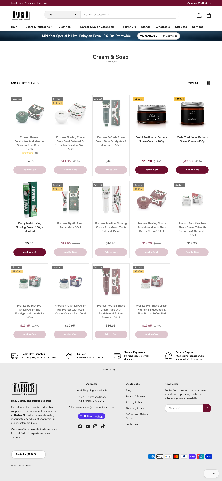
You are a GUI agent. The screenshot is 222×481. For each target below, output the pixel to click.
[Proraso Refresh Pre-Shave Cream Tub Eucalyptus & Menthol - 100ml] (29, 282)
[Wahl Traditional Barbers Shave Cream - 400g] (192, 113)
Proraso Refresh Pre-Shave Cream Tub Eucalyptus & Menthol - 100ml (29, 311)
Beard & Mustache (37, 26)
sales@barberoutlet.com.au (98, 407)
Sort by (15, 83)
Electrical (65, 26)
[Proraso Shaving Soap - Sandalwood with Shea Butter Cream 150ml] (151, 199)
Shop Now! (41, 3)
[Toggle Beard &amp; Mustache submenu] (52, 27)
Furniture (129, 26)
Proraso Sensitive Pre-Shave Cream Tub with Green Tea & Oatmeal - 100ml (192, 229)
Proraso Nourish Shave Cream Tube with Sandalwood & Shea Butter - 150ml (111, 311)
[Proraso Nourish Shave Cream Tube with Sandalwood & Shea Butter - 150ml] (111, 282)
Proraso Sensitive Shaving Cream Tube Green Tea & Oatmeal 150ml (111, 227)
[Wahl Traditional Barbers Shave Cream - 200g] (151, 113)
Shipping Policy (135, 408)
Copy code (171, 35)
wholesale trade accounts (42, 429)
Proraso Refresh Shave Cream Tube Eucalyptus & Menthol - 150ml (110, 141)
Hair (14, 26)
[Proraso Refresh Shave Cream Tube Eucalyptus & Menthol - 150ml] (111, 113)
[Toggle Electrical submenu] (74, 27)
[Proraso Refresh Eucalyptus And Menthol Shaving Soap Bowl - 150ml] (29, 113)
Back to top (109, 369)
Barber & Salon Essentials (97, 26)
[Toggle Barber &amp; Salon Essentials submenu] (117, 27)
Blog (128, 390)
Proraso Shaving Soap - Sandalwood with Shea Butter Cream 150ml (151, 227)
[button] (209, 15)
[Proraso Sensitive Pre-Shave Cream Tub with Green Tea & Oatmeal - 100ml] (192, 199)
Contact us (132, 424)
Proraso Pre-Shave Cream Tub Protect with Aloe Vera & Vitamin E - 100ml (70, 309)
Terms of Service (135, 396)
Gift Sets (181, 26)
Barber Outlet (25, 465)
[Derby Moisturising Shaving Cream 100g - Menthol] (29, 199)
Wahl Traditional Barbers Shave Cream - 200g (151, 139)
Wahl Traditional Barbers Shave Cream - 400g (192, 139)
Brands (145, 26)
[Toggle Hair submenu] (19, 27)
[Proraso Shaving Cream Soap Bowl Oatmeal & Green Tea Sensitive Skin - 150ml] (70, 113)
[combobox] (111, 14)
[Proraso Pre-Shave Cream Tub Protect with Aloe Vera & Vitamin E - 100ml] (70, 282)
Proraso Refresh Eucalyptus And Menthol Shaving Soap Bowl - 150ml (30, 143)
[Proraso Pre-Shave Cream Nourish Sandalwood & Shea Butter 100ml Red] (151, 282)
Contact (197, 26)
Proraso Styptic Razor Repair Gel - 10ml (70, 225)
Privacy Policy (134, 402)
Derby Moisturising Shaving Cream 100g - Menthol (29, 227)
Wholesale (163, 26)
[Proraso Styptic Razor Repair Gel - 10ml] (70, 199)
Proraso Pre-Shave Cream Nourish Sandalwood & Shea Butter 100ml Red (151, 309)
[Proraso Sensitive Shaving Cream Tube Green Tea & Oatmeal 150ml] (111, 199)
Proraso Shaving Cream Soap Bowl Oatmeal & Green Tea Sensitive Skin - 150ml (70, 143)
